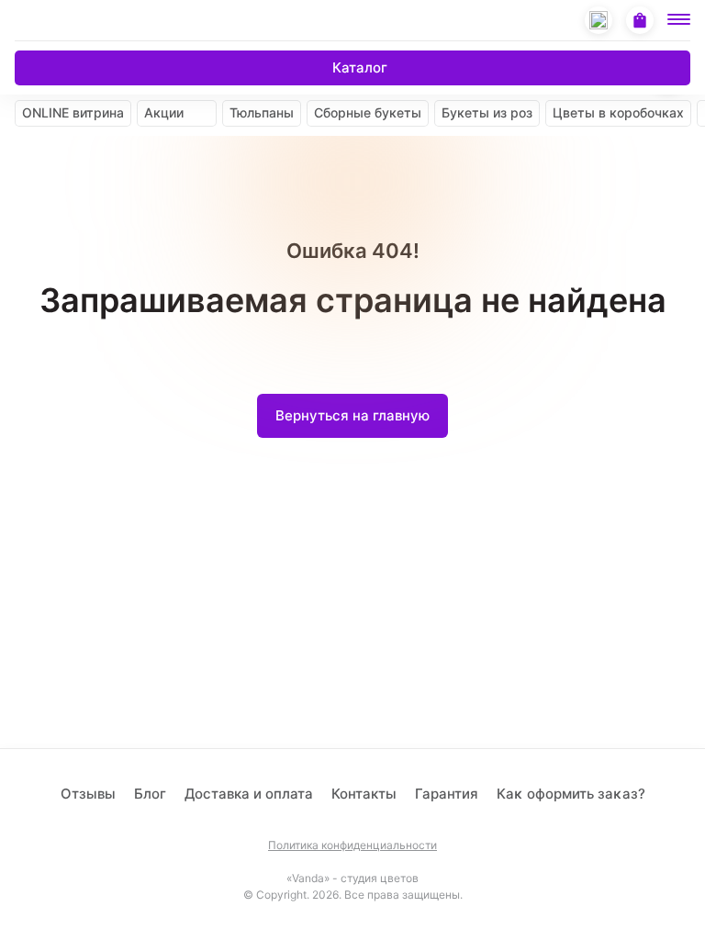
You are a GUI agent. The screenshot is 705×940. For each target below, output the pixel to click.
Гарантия (446, 793)
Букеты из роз (487, 112)
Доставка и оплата (249, 793)
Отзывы (88, 793)
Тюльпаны (261, 112)
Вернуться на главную (352, 415)
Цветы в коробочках (618, 112)
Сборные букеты (367, 112)
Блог (150, 793)
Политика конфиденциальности (352, 845)
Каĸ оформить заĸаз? (571, 793)
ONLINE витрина (73, 112)
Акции (164, 112)
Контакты (364, 793)
